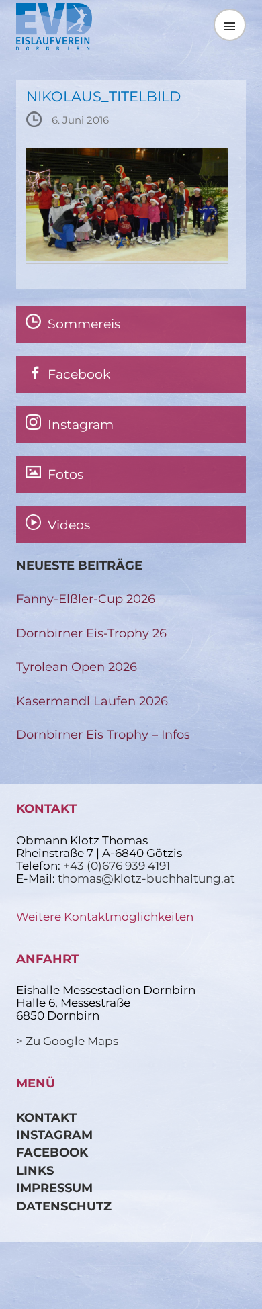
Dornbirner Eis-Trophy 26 (91, 633)
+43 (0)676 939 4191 (116, 865)
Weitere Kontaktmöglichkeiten (104, 916)
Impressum (54, 1188)
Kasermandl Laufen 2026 (92, 701)
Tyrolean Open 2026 (76, 667)
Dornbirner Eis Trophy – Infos (103, 734)
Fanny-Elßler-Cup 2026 (85, 599)
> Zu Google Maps (67, 1041)
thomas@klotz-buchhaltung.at (146, 878)
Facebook (52, 1152)
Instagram (54, 1135)
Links (35, 1170)
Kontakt (46, 1117)
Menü (230, 24)
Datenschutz (64, 1206)
